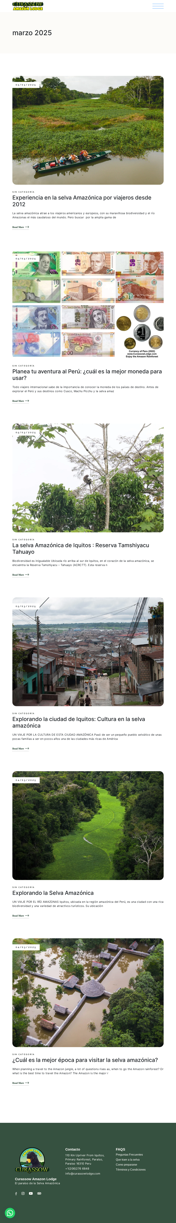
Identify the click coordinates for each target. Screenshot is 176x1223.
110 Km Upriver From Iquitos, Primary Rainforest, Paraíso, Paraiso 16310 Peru (84, 1159)
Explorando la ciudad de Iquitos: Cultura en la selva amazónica (78, 722)
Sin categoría (23, 192)
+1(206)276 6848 (77, 1168)
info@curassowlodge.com (82, 1173)
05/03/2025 (26, 85)
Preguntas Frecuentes (129, 1154)
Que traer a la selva (128, 1159)
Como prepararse (126, 1164)
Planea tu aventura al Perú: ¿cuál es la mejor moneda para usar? (87, 374)
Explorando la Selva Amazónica (53, 892)
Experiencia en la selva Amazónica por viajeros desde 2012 (81, 200)
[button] (10, 1213)
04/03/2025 (26, 780)
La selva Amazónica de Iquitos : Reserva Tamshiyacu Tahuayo (80, 548)
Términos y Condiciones (131, 1169)
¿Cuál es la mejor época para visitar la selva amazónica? (85, 1060)
